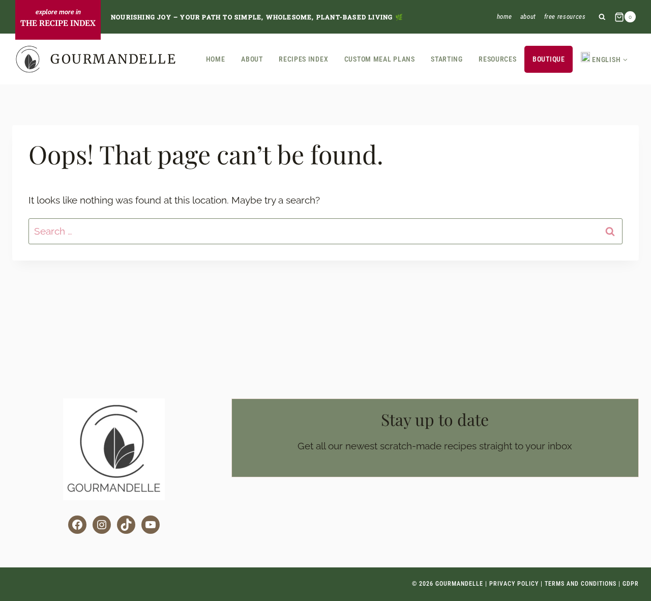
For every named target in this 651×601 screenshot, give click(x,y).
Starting (447, 59)
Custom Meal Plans (379, 59)
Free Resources (565, 16)
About (528, 16)
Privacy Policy (514, 583)
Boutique (548, 59)
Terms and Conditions (580, 583)
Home (505, 16)
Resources (497, 59)
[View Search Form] (602, 17)
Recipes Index (303, 59)
